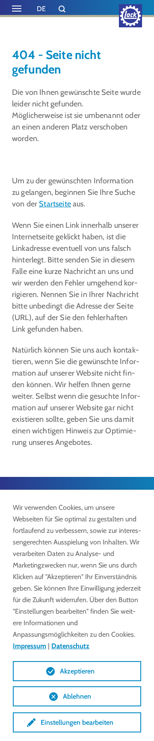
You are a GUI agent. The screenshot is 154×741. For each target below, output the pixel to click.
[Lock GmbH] (130, 15)
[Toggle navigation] (16, 8)
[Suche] (62, 9)
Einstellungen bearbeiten (77, 722)
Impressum (29, 646)
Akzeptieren (77, 671)
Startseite (55, 204)
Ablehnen (77, 696)
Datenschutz (70, 646)
